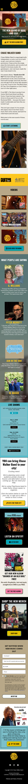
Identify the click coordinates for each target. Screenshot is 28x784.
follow (15, 413)
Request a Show (15, 450)
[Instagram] (14, 765)
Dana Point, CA (14, 423)
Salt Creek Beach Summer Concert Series (14, 424)
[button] (2, 10)
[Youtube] (18, 765)
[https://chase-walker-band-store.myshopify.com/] (14, 616)
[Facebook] (10, 765)
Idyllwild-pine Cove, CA (14, 435)
